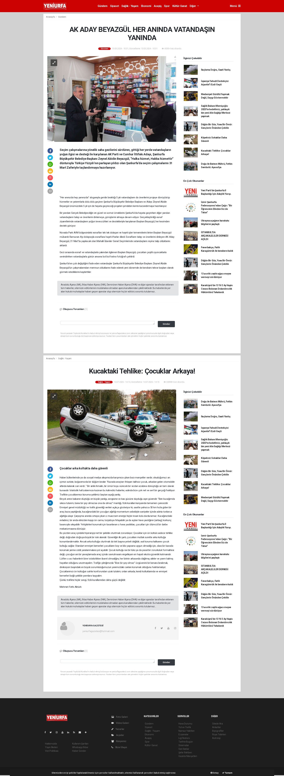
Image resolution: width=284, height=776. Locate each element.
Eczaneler (183, 734)
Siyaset (114, 6)
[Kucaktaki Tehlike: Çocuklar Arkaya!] (111, 424)
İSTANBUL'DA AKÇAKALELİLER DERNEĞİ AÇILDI (214, 235)
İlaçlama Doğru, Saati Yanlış (215, 69)
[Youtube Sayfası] (63, 732)
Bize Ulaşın (121, 747)
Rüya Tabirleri (219, 734)
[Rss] (75, 732)
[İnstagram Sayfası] (58, 732)
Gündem (102, 6)
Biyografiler (218, 731)
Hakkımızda (51, 743)
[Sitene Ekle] (87, 732)
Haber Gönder (79, 751)
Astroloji (216, 738)
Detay (215, 773)
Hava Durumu (185, 723)
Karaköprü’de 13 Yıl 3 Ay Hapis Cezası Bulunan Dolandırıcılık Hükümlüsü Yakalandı (217, 289)
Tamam (228, 773)
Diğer (193, 6)
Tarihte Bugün (185, 741)
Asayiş (158, 6)
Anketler (216, 727)
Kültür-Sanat (179, 6)
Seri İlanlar (183, 749)
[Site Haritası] (81, 732)
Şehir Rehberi (185, 752)
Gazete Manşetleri (187, 756)
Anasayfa (50, 17)
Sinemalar (183, 745)
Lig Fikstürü (184, 738)
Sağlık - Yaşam (129, 6)
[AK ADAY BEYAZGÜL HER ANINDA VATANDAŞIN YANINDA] (111, 98)
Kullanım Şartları (80, 743)
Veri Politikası (51, 751)
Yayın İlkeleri (51, 747)
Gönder (166, 324)
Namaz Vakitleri (186, 731)
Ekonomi (146, 6)
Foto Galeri (122, 717)
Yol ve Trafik (184, 727)
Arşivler (120, 735)
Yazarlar (119, 729)
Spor (167, 6)
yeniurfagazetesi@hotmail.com (99, 631)
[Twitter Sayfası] (52, 732)
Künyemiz (121, 741)
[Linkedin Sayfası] (69, 732)
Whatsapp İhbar (80, 747)
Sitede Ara (217, 723)
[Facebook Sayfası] (46, 732)
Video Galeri (122, 723)
